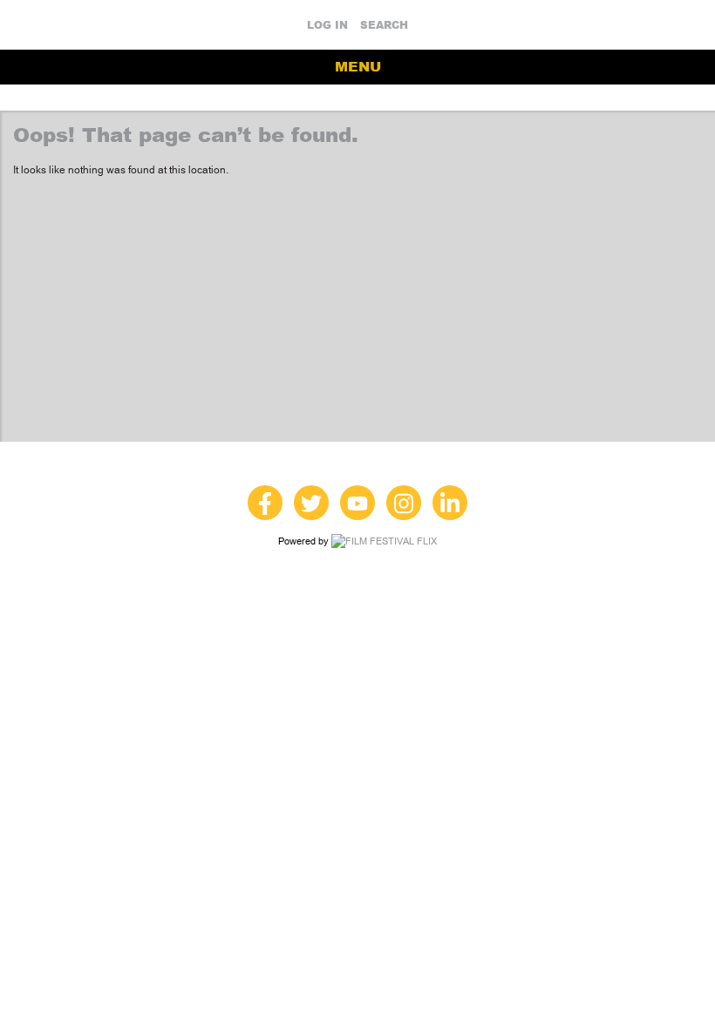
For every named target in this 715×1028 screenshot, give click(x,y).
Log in (327, 25)
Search (384, 25)
